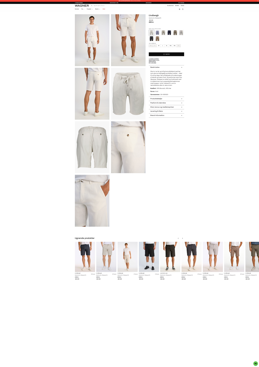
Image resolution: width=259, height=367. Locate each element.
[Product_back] (92, 147)
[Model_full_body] (92, 40)
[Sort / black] (151, 38)
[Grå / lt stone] (163, 32)
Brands (97, 9)
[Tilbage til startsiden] (82, 6)
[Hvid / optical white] (151, 32)
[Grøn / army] (175, 32)
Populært (89, 9)
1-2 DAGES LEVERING (79, 2)
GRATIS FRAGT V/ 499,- (114, 2)
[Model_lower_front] (128, 40)
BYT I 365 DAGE (181, 2)
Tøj (82, 9)
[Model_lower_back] (92, 94)
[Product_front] (128, 94)
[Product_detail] (128, 147)
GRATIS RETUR (148, 2)
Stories (182, 5)
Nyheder (77, 9)
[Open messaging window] (255, 363)
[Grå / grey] (181, 32)
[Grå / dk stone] (157, 38)
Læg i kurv (167, 54)
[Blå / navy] (169, 32)
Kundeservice (170, 5)
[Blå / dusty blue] (157, 32)
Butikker (177, 5)
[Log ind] (179, 9)
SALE (104, 9)
